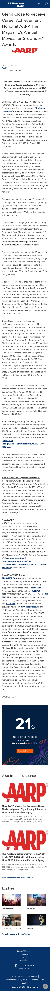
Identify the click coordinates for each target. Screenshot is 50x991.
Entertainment (7, 908)
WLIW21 (36, 590)
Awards (30, 928)
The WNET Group (10, 578)
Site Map (34, 979)
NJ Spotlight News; (30, 606)
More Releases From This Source (16, 877)
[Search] (46, 4)
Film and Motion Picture (11, 928)
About (25, 957)
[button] (25, 50)
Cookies (25, 983)
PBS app (6, 446)
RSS (42, 979)
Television (31, 908)
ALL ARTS (10, 603)
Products (24, 954)
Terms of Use (17, 976)
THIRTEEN (36, 587)
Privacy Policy (31, 976)
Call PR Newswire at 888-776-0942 (25, 967)
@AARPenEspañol (25, 564)
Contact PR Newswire (24, 951)
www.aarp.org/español (19, 561)
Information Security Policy (16, 979)
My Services (24, 960)
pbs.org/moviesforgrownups (23, 443)
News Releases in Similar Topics (16, 934)
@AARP (12, 564)
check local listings (7, 442)
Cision (29, 987)
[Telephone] (39, 4)
